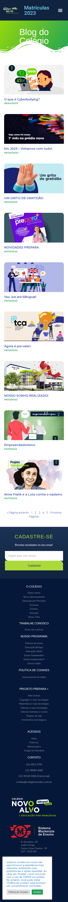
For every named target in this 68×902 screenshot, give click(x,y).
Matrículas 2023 (36, 10)
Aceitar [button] (37, 892)
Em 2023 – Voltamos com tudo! (28, 149)
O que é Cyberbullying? (22, 99)
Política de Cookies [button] (18, 892)
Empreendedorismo (19, 445)
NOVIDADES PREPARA (21, 247)
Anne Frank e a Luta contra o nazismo (33, 494)
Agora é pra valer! (17, 346)
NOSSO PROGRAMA (34, 636)
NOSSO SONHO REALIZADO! (26, 396)
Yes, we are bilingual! (20, 297)
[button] (60, 10)
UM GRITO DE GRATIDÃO (23, 198)
